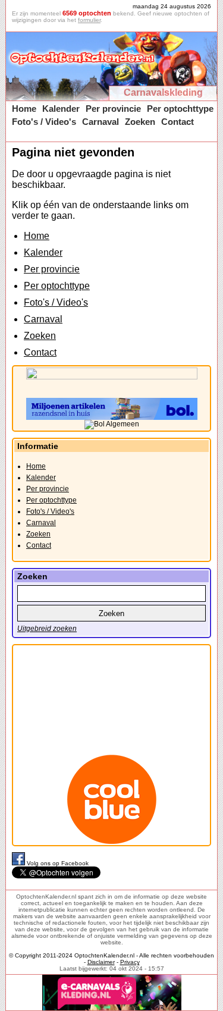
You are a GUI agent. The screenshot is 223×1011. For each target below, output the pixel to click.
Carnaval (100, 122)
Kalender (61, 108)
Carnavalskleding (163, 92)
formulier (89, 20)
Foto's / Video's (44, 122)
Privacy (130, 962)
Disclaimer (101, 962)
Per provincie (113, 108)
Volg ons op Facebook (58, 863)
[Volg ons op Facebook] (19, 863)
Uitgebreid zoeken (47, 628)
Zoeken (140, 122)
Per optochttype (180, 108)
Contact (177, 122)
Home (24, 108)
